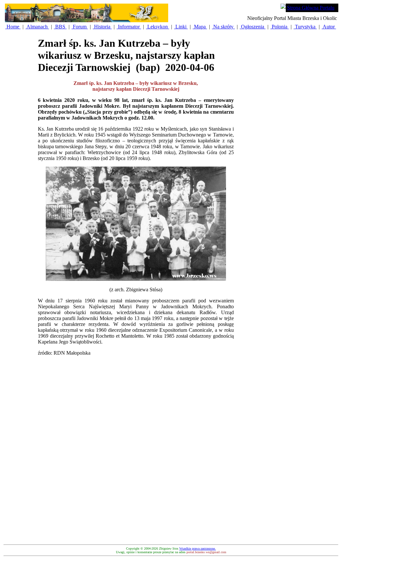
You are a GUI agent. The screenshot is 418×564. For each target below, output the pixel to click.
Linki (181, 26)
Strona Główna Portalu (310, 7)
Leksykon (157, 26)
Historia (102, 26)
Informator (129, 26)
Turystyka (305, 26)
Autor (329, 26)
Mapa (200, 26)
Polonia (279, 26)
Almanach (37, 26)
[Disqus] (136, 459)
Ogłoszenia (252, 26)
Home (13, 26)
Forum (80, 26)
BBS (60, 26)
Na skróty (223, 26)
